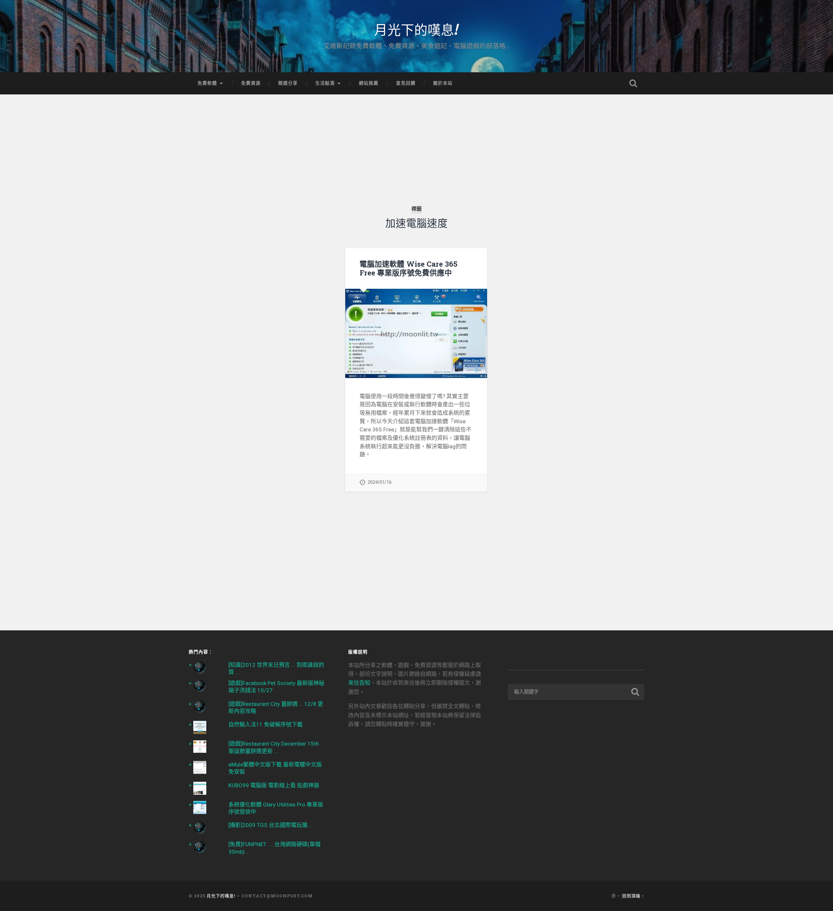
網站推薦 (368, 83)
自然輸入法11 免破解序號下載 (265, 724)
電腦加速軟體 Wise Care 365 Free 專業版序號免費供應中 (408, 268)
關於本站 (443, 83)
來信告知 (359, 683)
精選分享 (288, 83)
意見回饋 (406, 83)
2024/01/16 (379, 482)
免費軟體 (207, 83)
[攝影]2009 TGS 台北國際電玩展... (269, 825)
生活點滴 (325, 83)
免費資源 (251, 83)
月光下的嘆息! (416, 29)
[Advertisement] (416, 140)
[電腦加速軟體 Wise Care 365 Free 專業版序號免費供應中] (416, 333)
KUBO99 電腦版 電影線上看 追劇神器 (273, 785)
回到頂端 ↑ (633, 895)
